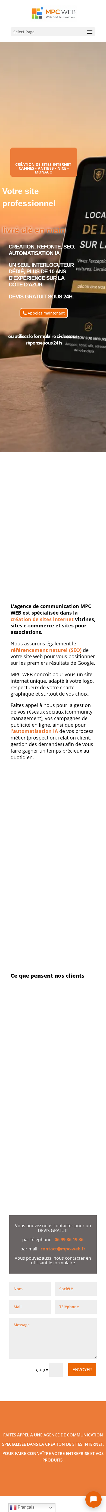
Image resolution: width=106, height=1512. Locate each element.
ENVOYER (82, 1370)
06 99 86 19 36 (69, 1239)
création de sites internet (42, 619)
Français (26, 1507)
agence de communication (73, 1435)
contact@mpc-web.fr (62, 1249)
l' (34, 731)
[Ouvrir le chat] (93, 1499)
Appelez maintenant (46, 313)
